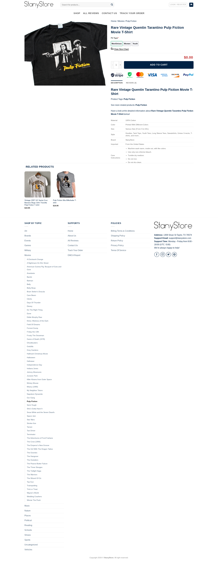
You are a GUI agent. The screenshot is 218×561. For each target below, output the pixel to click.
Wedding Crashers (34, 496)
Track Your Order (132, 13)
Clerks (29, 299)
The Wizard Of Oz (34, 478)
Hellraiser (30, 361)
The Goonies (32, 453)
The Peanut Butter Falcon (37, 464)
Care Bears (31, 295)
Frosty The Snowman (35, 335)
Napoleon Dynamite (35, 394)
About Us (72, 236)
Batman (30, 281)
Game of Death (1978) (36, 339)
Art (25, 231)
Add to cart (159, 64)
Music (27, 506)
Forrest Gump (32, 328)
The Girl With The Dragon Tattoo (40, 449)
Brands (27, 236)
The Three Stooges (34, 467)
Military (27, 250)
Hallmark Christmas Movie (37, 354)
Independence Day (34, 365)
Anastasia (31, 273)
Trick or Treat (32, 489)
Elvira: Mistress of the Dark (37, 321)
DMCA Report (74, 255)
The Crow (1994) (33, 442)
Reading (28, 525)
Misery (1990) (32, 387)
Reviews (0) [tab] (131, 83)
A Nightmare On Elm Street (37, 263)
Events (27, 241)
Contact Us (109, 13)
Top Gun (30, 482)
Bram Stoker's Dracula (36, 292)
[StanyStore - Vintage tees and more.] (40, 4)
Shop (77, 13)
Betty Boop (31, 288)
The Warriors (32, 475)
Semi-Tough (31, 405)
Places (27, 516)
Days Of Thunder (34, 303)
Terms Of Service (118, 250)
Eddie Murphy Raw (34, 317)
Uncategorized (31, 545)
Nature (27, 511)
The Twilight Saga (34, 471)
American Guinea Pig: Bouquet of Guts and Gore (44, 268)
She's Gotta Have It (34, 409)
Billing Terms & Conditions (123, 231)
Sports (27, 540)
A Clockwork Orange (35, 259)
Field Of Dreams (33, 324)
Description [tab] (116, 83)
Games (27, 245)
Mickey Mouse (32, 383)
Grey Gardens (32, 350)
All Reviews (91, 13)
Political (28, 520)
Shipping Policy (118, 236)
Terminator (31, 434)
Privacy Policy (117, 245)
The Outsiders (32, 460)
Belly (29, 284)
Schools (28, 530)
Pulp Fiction (131, 21)
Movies (121, 21)
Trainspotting (32, 486)
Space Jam (31, 416)
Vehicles (28, 550)
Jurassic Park (32, 376)
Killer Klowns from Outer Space (39, 379)
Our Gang (31, 398)
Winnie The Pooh (34, 500)
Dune (29, 314)
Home (113, 21)
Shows (27, 535)
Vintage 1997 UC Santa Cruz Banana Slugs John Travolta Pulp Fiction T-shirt (36, 202)
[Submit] (112, 5)
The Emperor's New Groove (38, 445)
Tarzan (29, 427)
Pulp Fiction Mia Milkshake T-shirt (64, 201)
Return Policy (117, 241)
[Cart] (191, 5)
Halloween (31, 357)
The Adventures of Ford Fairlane (40, 438)
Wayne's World (33, 493)
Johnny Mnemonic (34, 372)
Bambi (29, 277)
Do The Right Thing (35, 310)
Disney (29, 306)
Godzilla (30, 346)
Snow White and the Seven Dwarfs (40, 412)
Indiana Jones (32, 368)
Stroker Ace (31, 423)
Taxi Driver (31, 431)
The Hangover (32, 456)
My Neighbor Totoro (35, 390)
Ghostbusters (32, 343)
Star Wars (31, 420)
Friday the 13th (33, 332)
